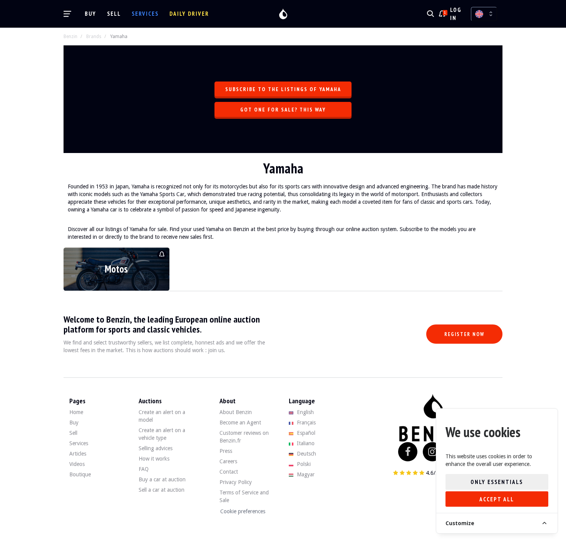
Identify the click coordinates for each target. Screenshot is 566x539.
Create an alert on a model (162, 416)
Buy (90, 13)
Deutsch (305, 454)
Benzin (70, 36)
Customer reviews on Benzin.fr (244, 437)
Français (305, 422)
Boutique (80, 474)
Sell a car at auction (161, 490)
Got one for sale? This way (283, 109)
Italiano (305, 443)
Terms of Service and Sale (244, 496)
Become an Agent (240, 422)
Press (225, 451)
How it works (154, 459)
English (304, 412)
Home (76, 412)
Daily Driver (189, 13)
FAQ (144, 469)
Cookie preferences (242, 511)
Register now (464, 334)
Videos (77, 464)
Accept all (496, 499)
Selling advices (155, 448)
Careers (228, 461)
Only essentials (497, 482)
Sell (114, 13)
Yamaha (118, 36)
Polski (303, 464)
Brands (93, 36)
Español (305, 433)
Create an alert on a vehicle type (162, 434)
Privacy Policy (235, 482)
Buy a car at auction (162, 479)
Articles (77, 454)
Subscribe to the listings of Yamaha (283, 89)
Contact (228, 472)
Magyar (305, 474)
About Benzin (235, 412)
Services (145, 13)
